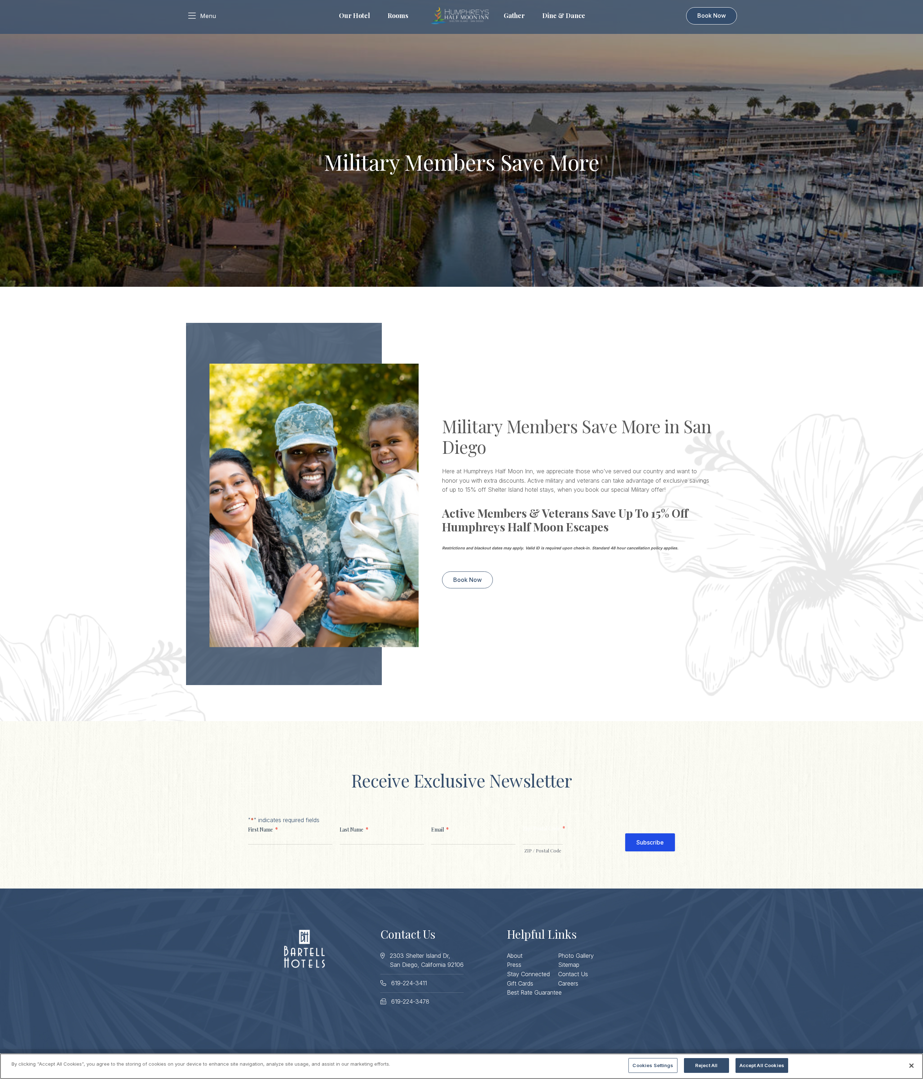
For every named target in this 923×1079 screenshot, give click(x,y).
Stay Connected (528, 974)
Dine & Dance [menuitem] (563, 15)
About (514, 955)
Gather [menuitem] (514, 15)
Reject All (706, 1065)
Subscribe (650, 842)
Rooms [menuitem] (398, 15)
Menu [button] (208, 15)
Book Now (711, 15)
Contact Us (573, 974)
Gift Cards (520, 983)
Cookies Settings (652, 1065)
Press (514, 964)
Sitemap (568, 964)
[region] (461, 1066)
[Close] (911, 1066)
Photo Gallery (576, 955)
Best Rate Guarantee (534, 992)
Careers (568, 983)
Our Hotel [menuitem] (354, 15)
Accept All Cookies (761, 1065)
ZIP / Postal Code (542, 850)
